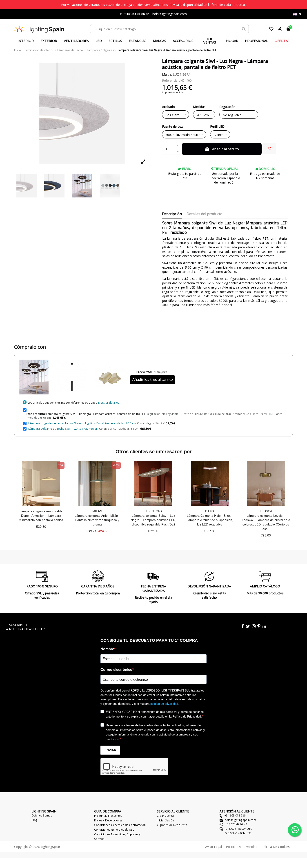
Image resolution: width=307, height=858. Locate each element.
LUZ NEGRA (181, 74)
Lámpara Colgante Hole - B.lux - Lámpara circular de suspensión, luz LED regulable (210, 520)
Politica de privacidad (241, 847)
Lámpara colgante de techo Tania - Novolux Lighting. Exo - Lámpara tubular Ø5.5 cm (82, 423)
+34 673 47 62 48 (236, 824)
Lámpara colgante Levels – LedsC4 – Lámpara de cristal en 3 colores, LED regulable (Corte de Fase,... (266, 522)
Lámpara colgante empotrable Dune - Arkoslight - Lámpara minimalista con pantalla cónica (41, 515)
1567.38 (210, 531)
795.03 (266, 535)
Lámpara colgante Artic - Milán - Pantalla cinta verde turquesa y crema (97, 520)
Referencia (170, 80)
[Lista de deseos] (271, 28)
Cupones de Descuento (172, 825)
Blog (34, 820)
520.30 (41, 526)
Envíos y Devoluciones (108, 820)
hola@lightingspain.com (240, 820)
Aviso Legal (213, 847)
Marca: (167, 74)
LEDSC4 (266, 511)
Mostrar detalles (108, 403)
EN (299, 14)
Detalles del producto (204, 214)
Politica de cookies (275, 847)
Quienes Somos (41, 815)
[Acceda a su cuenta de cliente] (279, 28)
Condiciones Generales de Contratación (120, 825)
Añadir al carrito (225, 149)
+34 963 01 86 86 (136, 14)
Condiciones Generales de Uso (114, 829)
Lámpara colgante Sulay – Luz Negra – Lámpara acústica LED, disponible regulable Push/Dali (153, 520)
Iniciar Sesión (165, 820)
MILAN (97, 511)
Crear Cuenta (165, 815)
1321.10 (153, 531)
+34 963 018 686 (234, 815)
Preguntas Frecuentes (108, 815)
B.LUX (209, 511)
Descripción (172, 214)
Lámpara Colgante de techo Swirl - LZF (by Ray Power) (63, 429)
